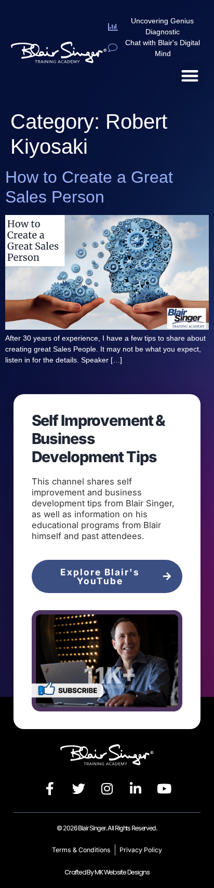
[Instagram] (107, 789)
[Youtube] (164, 789)
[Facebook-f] (50, 789)
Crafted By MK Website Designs (106, 872)
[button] (190, 75)
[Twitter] (78, 789)
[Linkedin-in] (136, 789)
